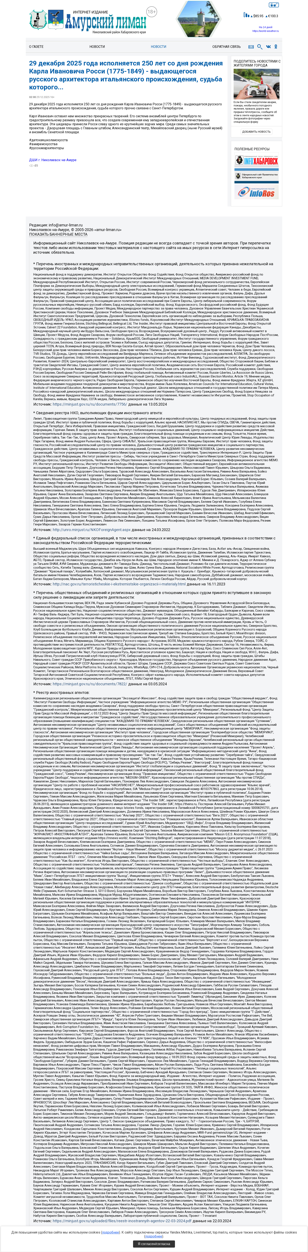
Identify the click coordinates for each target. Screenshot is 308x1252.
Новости (97, 47)
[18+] (87, 22)
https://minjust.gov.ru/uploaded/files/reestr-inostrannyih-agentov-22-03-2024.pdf (122, 1221)
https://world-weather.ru (265, 31)
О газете (36, 47)
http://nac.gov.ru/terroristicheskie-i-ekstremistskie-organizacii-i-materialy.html (119, 584)
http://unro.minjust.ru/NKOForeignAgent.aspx (92, 529)
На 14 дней (265, 27)
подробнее (110, 1232)
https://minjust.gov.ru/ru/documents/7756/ (90, 404)
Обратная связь (226, 47)
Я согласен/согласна (154, 1244)
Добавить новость (256, 131)
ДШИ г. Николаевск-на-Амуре (52, 160)
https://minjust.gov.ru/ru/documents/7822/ (90, 684)
